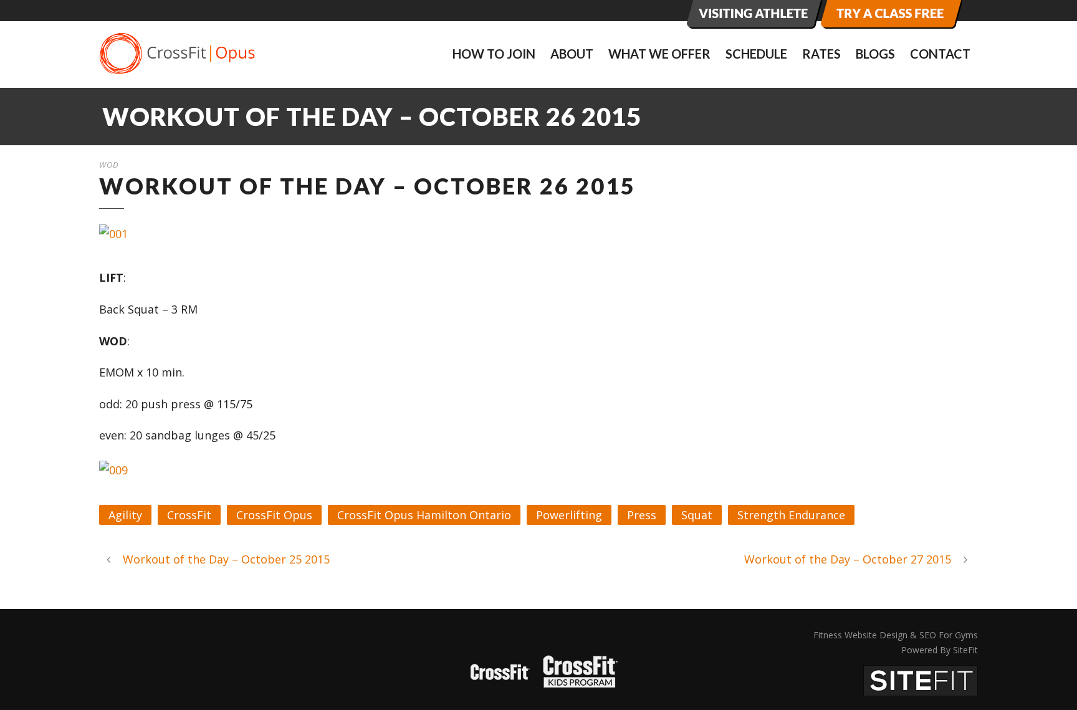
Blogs (875, 53)
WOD (109, 164)
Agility (125, 514)
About (571, 53)
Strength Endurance (791, 514)
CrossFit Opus (274, 514)
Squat (696, 514)
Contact (940, 53)
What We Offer (659, 53)
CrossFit (189, 514)
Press (641, 514)
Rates (821, 53)
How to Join (493, 53)
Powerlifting (569, 514)
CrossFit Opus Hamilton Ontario (424, 514)
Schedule (756, 53)
